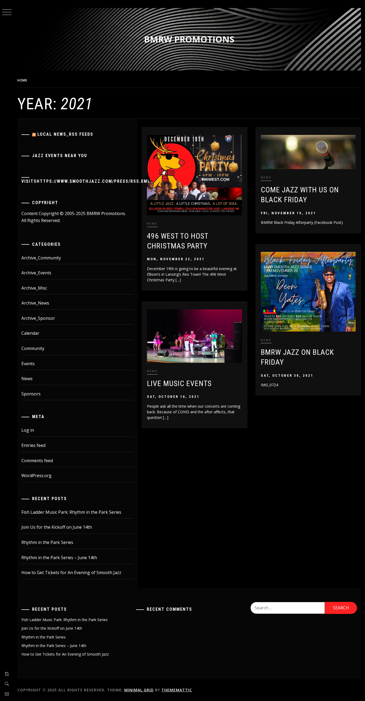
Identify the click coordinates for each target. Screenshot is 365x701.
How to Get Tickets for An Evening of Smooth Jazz (71, 572)
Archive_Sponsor (38, 318)
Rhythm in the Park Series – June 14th (59, 557)
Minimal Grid (139, 689)
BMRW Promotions (189, 39)
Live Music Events (179, 383)
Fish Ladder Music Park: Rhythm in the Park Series (71, 512)
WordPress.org (36, 475)
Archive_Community (41, 258)
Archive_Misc (34, 288)
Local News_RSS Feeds (65, 134)
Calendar (30, 333)
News (152, 223)
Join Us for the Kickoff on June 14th (56, 527)
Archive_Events (36, 273)
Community (32, 348)
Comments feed (37, 461)
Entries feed (33, 445)
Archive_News (35, 303)
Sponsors (31, 394)
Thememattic (176, 689)
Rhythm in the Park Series (47, 542)
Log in (27, 430)
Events (28, 364)
